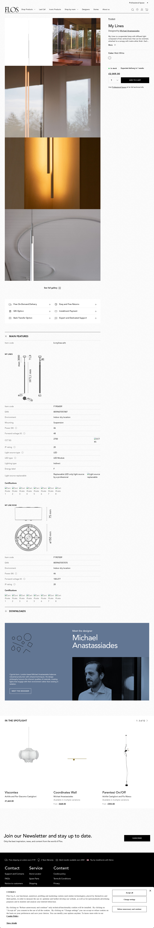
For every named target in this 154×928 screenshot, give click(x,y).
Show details (11, 923)
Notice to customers (14, 884)
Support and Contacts (14, 874)
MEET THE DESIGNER (20, 691)
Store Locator (35, 874)
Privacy (57, 884)
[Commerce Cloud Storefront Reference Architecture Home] (12, 9)
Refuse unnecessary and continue (129, 909)
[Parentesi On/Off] (125, 758)
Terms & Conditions (62, 879)
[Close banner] (150, 890)
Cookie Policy (12, 916)
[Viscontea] (28, 758)
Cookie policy (60, 874)
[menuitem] (28, 9)
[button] (138, 3)
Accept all (129, 893)
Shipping (33, 884)
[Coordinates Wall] (77, 758)
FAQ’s (7, 879)
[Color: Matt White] (109, 58)
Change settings (129, 899)
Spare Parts (34, 879)
